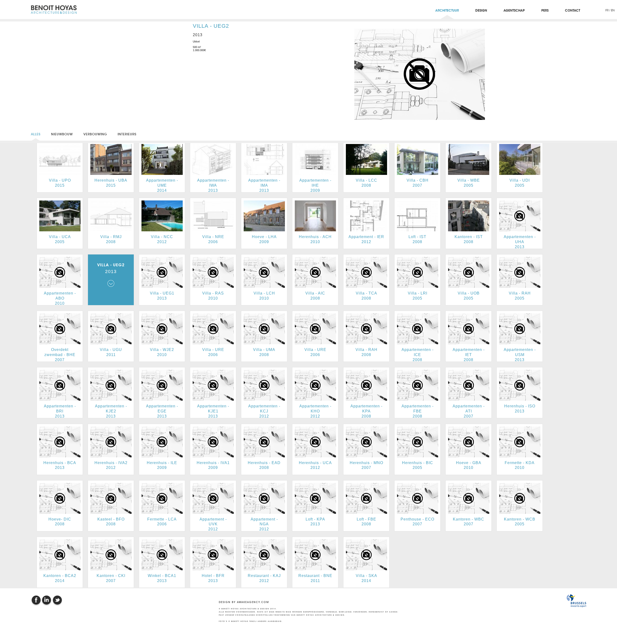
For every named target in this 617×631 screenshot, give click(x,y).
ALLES (35, 134)
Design (481, 11)
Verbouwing (95, 134)
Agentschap (514, 11)
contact (572, 11)
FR (607, 10)
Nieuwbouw (62, 134)
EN (613, 10)
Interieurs (127, 134)
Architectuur (447, 11)
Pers (545, 11)
